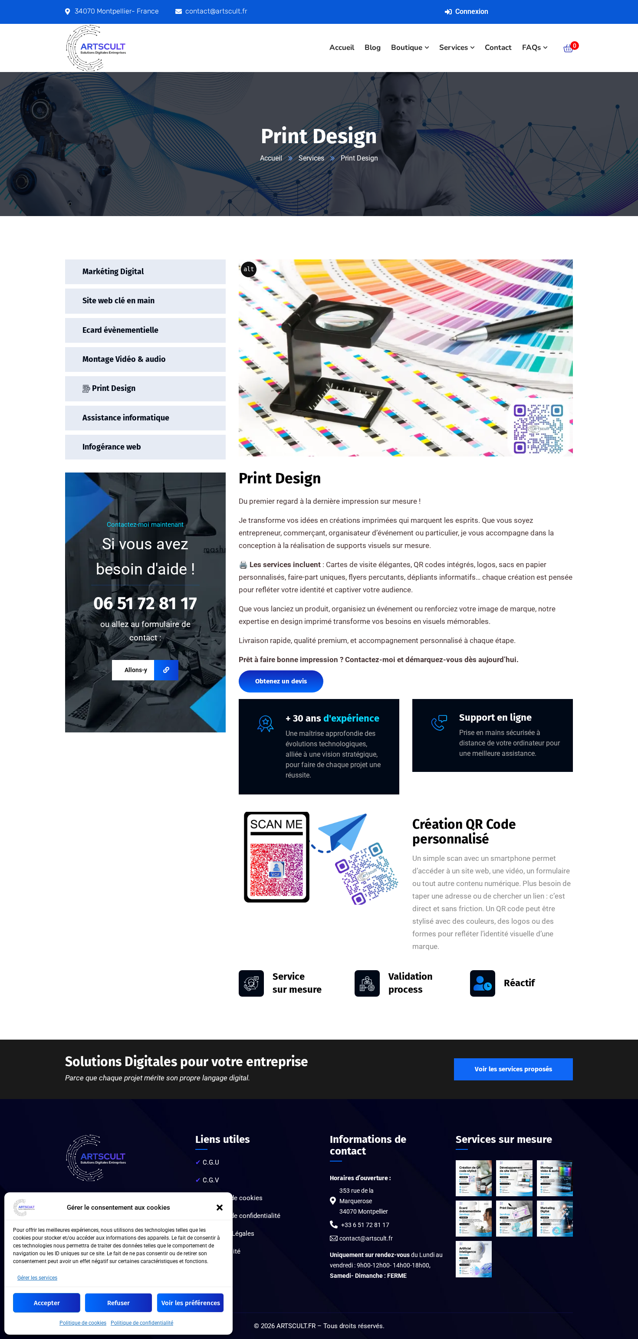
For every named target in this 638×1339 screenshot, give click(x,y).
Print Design (112, 388)
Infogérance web (111, 447)
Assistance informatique (125, 417)
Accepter (47, 1303)
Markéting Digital (113, 271)
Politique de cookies (82, 1323)
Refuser (118, 1303)
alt (248, 269)
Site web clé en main (118, 300)
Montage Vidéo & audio (124, 359)
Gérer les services (37, 1278)
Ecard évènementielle (120, 330)
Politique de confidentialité (142, 1323)
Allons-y (136, 669)
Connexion (471, 11)
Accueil (271, 158)
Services (311, 158)
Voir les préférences (190, 1303)
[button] (219, 1207)
